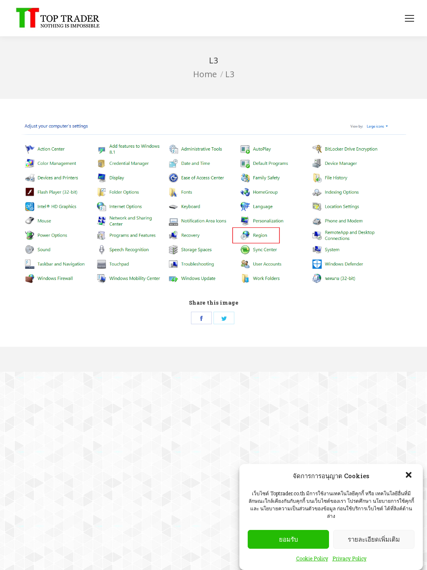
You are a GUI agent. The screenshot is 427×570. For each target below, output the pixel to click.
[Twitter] (224, 318)
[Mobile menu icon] (409, 18)
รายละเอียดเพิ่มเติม (374, 539)
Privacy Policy (349, 558)
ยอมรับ (288, 539)
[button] (409, 476)
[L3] (213, 207)
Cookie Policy (312, 558)
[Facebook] (201, 318)
